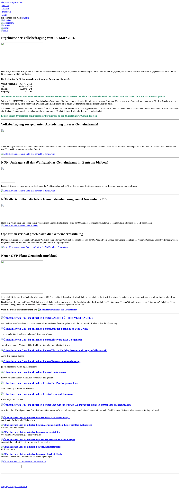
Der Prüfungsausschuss (64, 383)
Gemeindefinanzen (62, 393)
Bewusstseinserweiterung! (65, 361)
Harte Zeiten (58, 372)
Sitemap (5, 8)
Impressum (6, 12)
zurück (43, 461)
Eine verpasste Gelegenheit (66, 339)
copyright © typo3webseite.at (14, 486)
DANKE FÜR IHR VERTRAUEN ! (72, 317)
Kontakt (5, 5)
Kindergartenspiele (52, 447)
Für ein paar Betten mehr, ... (56, 417)
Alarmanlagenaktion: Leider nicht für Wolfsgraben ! (68, 425)
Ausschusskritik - (51, 432)
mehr (36, 225)
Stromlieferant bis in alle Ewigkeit (59, 439)
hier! (75, 309)
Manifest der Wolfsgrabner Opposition (51, 247)
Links (4, 15)
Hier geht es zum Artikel (44, 154)
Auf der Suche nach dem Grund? (70, 328)
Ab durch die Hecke (52, 454)
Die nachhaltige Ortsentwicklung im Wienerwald (79, 350)
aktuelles (25, 18)
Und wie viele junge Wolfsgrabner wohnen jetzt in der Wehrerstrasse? (91, 404)
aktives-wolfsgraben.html (12, 2)
